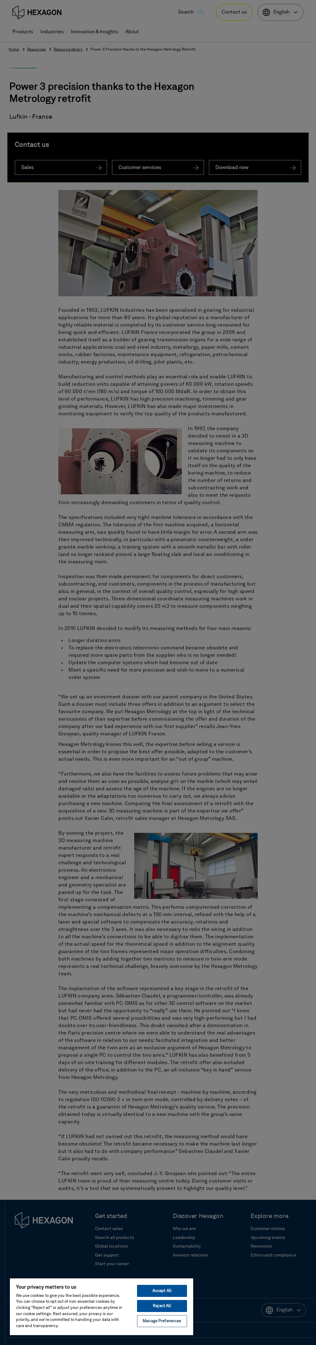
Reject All (162, 1306)
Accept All (162, 1291)
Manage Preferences (162, 1321)
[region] (101, 1306)
